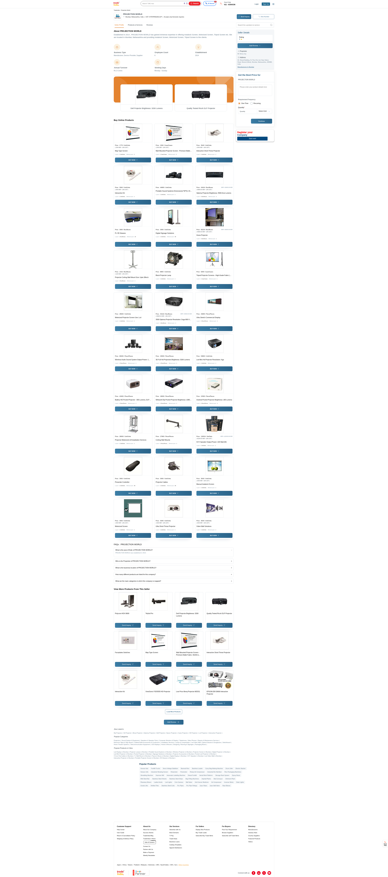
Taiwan (130, 865)
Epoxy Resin (236, 775)
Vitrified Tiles (155, 785)
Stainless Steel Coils (168, 785)
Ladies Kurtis (158, 782)
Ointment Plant (230, 779)
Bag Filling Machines (192, 779)
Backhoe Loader (197, 768)
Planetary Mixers (146, 782)
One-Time (244, 103)
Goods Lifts (144, 785)
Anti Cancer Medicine (202, 782)
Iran (175, 865)
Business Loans (174, 842)
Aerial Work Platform (206, 775)
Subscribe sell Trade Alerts (230, 835)
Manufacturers (253, 829)
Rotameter (174, 772)
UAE (157, 865)
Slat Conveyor (218, 779)
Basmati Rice (185, 768)
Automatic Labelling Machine (176, 775)
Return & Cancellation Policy (126, 835)
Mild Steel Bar (145, 779)
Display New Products (203, 829)
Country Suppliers (254, 835)
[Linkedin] (258, 873)
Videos (250, 842)
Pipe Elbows (226, 785)
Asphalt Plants (206, 779)
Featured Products (254, 838)
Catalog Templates (175, 845)
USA (171, 865)
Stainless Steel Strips (176, 779)
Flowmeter (183, 772)
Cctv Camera (179, 782)
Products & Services (135, 25)
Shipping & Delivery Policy (125, 838)
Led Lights (168, 782)
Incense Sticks (228, 782)
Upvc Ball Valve (215, 785)
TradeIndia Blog (148, 835)
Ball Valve (189, 782)
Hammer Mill (160, 775)
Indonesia (151, 865)
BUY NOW (132, 160)
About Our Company (149, 829)
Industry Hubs (252, 832)
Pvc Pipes (180, 785)
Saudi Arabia (164, 865)
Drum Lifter (229, 768)
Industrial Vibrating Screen (159, 772)
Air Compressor (216, 782)
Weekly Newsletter (149, 855)
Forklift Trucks (155, 768)
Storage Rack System (222, 775)
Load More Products (174, 711)
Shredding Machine (147, 775)
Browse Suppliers (227, 832)
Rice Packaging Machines (233, 772)
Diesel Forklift (192, 775)
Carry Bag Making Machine (214, 768)
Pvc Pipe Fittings (191, 785)
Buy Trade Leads (201, 832)
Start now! (252, 138)
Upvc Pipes (203, 785)
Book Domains (174, 832)
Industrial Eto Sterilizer (214, 772)
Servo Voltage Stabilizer (170, 768)
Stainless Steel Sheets (159, 779)
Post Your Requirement (229, 829)
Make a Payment (148, 852)
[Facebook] (253, 873)
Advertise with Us (174, 829)
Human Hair (144, 768)
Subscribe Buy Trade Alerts (204, 835)
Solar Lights (240, 782)
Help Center (121, 829)
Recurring (257, 103)
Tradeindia (117, 10)
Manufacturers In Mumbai (246, 67)
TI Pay (171, 835)
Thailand (136, 865)
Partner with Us (148, 849)
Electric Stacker (241, 768)
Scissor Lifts (144, 772)
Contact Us (146, 846)
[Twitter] (264, 873)
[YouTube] (269, 873)
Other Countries (184, 865)
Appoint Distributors (175, 848)
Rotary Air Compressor (197, 772)
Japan (119, 865)
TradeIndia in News (149, 838)
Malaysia (144, 865)
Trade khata (173, 838)
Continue (261, 121)
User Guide (120, 832)
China (124, 865)
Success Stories (148, 832)
